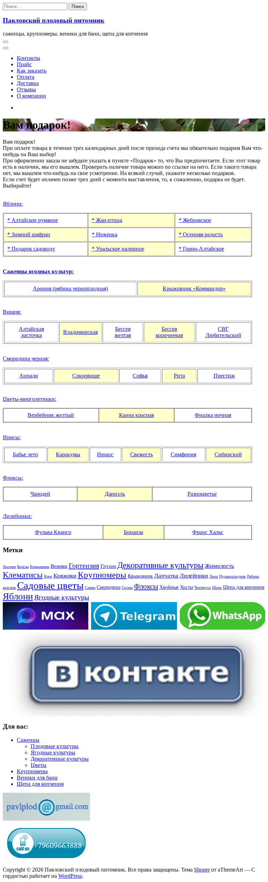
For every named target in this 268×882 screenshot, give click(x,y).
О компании (31, 96)
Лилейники (194, 575)
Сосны (127, 588)
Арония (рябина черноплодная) (70, 288)
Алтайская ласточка (31, 332)
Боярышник (39, 567)
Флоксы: (13, 478)
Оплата (25, 77)
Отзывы (26, 89)
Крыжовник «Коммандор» (194, 288)
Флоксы (146, 586)
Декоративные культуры (160, 565)
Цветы (38, 765)
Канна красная (136, 415)
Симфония (183, 454)
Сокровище (86, 376)
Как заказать (31, 71)
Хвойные (169, 587)
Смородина (108, 587)
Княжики (64, 575)
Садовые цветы (50, 585)
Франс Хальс (207, 532)
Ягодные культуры (61, 597)
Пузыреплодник (232, 576)
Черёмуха (202, 588)
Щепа (217, 588)
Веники (59, 566)
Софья (140, 376)
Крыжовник (140, 576)
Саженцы (28, 740)
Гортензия (84, 565)
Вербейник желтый (51, 415)
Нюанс (105, 454)
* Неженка (104, 234)
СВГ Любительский (223, 332)
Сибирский (228, 454)
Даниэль (115, 494)
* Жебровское (195, 220)
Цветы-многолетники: (29, 399)
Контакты (28, 58)
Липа (213, 576)
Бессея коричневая (169, 332)
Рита (179, 376)
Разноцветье (202, 494)
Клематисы (23, 574)
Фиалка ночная (213, 415)
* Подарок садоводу (31, 249)
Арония (9, 567)
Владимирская (80, 332)
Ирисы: (12, 437)
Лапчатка (166, 575)
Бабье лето (25, 454)
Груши (108, 566)
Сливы (90, 588)
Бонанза (133, 532)
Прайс (24, 64)
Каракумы (68, 454)
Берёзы (23, 567)
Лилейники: (17, 516)
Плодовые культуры (55, 746)
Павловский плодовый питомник (53, 20)
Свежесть (141, 454)
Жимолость (219, 566)
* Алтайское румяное (32, 220)
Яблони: (13, 204)
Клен (48, 576)
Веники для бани (37, 778)
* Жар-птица (107, 220)
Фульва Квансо (53, 532)
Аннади (28, 376)
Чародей (40, 494)
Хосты (186, 587)
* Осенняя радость (201, 234)
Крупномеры (102, 574)
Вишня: (12, 312)
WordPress (70, 876)
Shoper (202, 870)
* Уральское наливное (118, 249)
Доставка (28, 83)
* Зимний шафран (28, 234)
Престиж (224, 376)
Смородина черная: (26, 359)
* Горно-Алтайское (201, 249)
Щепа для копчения (243, 587)
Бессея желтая (122, 332)
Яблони (18, 596)
